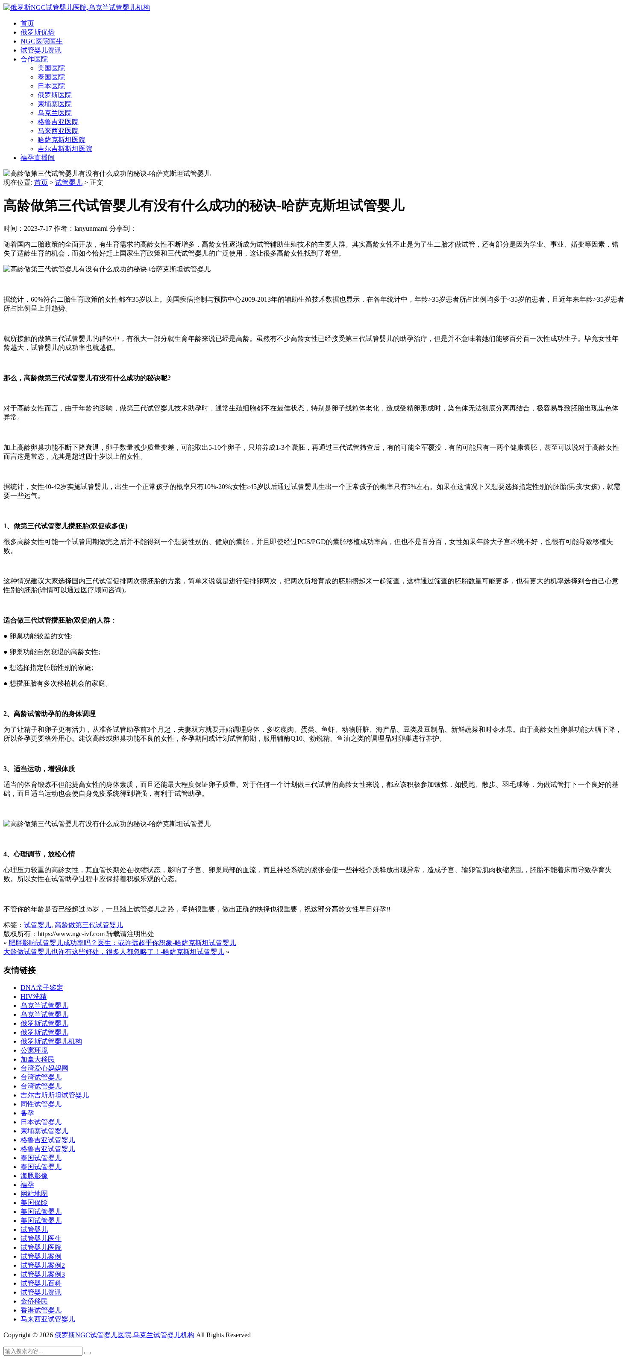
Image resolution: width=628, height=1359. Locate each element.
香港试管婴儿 (41, 1310)
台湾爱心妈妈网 (44, 1068)
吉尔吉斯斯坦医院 (65, 148)
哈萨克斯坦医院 (61, 139)
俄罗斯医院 (55, 95)
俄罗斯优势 (38, 32)
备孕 (27, 1113)
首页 (27, 23)
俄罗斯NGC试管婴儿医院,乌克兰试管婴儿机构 (124, 1335)
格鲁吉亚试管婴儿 (48, 1140)
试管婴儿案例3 (43, 1274)
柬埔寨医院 (55, 104)
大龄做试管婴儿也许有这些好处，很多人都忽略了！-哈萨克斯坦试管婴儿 (113, 951)
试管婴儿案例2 (43, 1265)
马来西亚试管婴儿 (48, 1319)
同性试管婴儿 (41, 1104)
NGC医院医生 (42, 41)
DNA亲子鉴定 (42, 987)
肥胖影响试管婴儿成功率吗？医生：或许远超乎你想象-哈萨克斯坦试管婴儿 (122, 942)
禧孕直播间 (38, 157)
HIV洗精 (34, 996)
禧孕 (27, 1184)
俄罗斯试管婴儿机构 (51, 1041)
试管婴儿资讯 (41, 50)
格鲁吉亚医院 (58, 121)
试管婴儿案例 (41, 1256)
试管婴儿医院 (41, 1247)
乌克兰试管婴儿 (44, 1005)
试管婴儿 (68, 182)
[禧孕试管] (76, 7)
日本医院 (51, 86)
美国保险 (34, 1202)
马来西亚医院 (58, 130)
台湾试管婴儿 (41, 1077)
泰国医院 (51, 77)
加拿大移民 (38, 1059)
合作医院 (34, 59)
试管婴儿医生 (41, 1238)
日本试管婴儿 (41, 1122)
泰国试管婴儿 (41, 1157)
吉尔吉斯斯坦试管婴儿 (55, 1095)
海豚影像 (34, 1175)
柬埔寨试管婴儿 (44, 1131)
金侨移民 (34, 1301)
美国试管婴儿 (41, 1211)
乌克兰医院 (55, 112)
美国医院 (51, 68)
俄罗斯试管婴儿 (44, 1023)
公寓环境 (34, 1050)
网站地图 (34, 1193)
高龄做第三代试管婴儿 (89, 924)
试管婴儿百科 (41, 1283)
